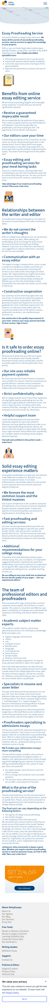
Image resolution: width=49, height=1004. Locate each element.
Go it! (24, 998)
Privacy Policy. (12, 992)
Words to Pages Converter (14, 933)
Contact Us (7, 959)
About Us (6, 911)
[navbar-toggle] (45, 3)
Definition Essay (9, 950)
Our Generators (9, 941)
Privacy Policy (8, 971)
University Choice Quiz (12, 939)
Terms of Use (8, 974)
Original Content (10, 968)
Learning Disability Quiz (13, 936)
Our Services (8, 919)
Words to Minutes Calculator (15, 930)
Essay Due (6, 921)
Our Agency (7, 913)
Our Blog (6, 916)
